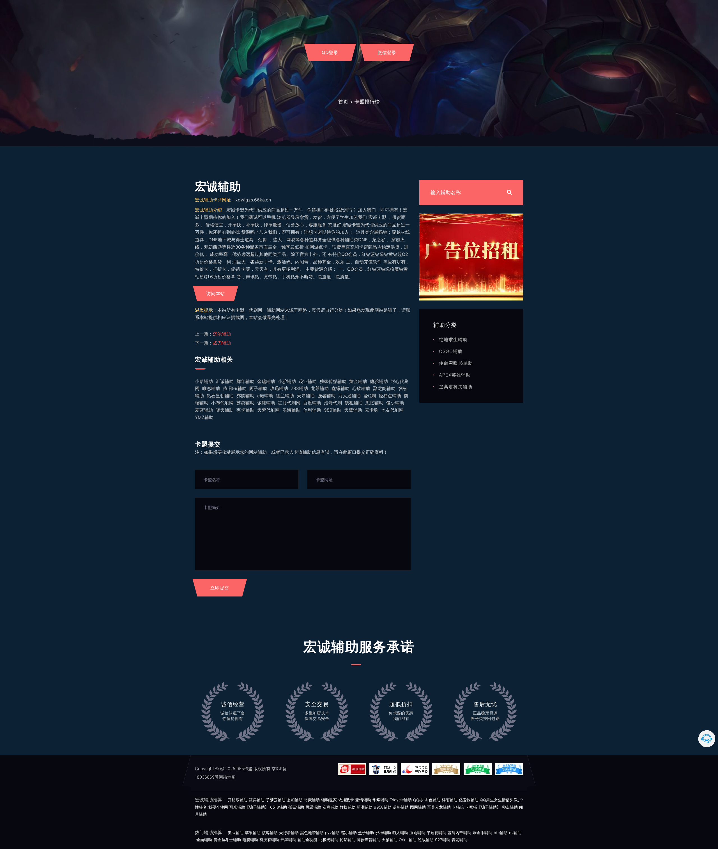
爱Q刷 (369, 395)
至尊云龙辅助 (439, 807)
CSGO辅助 (450, 351)
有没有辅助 (269, 839)
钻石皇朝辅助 (220, 395)
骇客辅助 (270, 832)
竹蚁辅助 (347, 807)
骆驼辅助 (379, 381)
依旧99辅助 (235, 388)
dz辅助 (515, 832)
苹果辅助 (253, 832)
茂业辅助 (308, 381)
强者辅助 (326, 395)
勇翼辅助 (313, 807)
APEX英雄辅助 (455, 375)
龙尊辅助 (320, 388)
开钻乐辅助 (237, 799)
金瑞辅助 (266, 381)
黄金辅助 (358, 381)
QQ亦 (418, 799)
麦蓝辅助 (204, 410)
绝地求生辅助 (453, 339)
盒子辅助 (366, 832)
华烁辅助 (380, 799)
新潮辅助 (364, 807)
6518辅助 (278, 807)
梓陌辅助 (449, 799)
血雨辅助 (417, 832)
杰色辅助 (432, 799)
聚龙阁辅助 (384, 388)
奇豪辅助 (312, 799)
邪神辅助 (383, 832)
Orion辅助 (407, 839)
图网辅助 (418, 807)
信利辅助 (312, 410)
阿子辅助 (258, 388)
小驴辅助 (287, 381)
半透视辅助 (436, 832)
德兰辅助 (285, 395)
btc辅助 (501, 832)
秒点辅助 (510, 807)
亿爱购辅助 (468, 799)
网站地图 (227, 777)
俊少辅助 (395, 402)
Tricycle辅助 (401, 799)
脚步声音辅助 (368, 839)
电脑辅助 (250, 839)
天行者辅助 (289, 832)
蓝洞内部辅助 (459, 832)
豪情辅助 (363, 799)
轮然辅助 (347, 839)
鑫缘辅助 (340, 388)
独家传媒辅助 (332, 381)
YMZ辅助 (204, 417)
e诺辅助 (265, 395)
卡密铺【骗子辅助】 (483, 807)
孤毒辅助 (296, 807)
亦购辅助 (245, 395)
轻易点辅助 (390, 395)
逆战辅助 (426, 839)
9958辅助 (383, 807)
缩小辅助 (349, 832)
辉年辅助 (245, 381)
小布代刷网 (222, 402)
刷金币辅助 (482, 832)
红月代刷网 (289, 402)
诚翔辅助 (266, 402)
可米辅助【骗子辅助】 (249, 807)
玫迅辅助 (279, 388)
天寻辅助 (306, 395)
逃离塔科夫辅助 (455, 386)
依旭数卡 (346, 799)
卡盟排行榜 (367, 102)
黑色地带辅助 (312, 832)
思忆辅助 (374, 402)
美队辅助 (235, 832)
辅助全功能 (307, 839)
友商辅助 (330, 807)
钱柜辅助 (354, 402)
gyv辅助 (332, 832)
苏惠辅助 (245, 402)
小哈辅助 (204, 381)
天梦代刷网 (268, 410)
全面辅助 (204, 839)
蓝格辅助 (401, 807)
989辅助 (332, 410)
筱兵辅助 (256, 799)
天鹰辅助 (353, 410)
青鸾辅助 (459, 839)
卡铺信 (458, 807)
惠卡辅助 (245, 410)
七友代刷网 (392, 410)
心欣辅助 (361, 388)
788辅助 (299, 388)
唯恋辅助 (211, 388)
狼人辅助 (400, 832)
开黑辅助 (288, 839)
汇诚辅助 (225, 381)
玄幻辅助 (295, 799)
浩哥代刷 (333, 402)
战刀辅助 (222, 343)
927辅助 (442, 839)
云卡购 (371, 410)
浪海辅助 (291, 410)
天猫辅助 (389, 839)
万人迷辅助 (349, 395)
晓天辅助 (225, 410)
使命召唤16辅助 (456, 363)
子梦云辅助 (276, 799)
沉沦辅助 (222, 334)
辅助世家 (329, 799)
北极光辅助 (328, 839)
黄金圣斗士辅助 (227, 839)
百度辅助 (312, 402)
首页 (343, 102)
